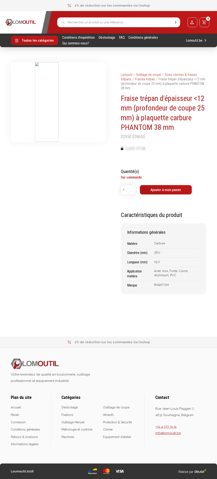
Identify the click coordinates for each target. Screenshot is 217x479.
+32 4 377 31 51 (166, 427)
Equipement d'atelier (117, 437)
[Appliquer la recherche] (175, 22)
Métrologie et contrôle (76, 429)
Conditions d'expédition (78, 37)
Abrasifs (108, 415)
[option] (108, 5)
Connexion (18, 422)
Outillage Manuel (73, 422)
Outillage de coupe (148, 75)
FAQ (122, 37)
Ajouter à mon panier (165, 190)
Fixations (67, 415)
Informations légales (25, 444)
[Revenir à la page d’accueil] (20, 22)
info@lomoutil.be (168, 433)
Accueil (16, 407)
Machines (67, 437)
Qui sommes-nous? (75, 43)
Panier (15, 415)
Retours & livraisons (24, 437)
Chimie (108, 429)
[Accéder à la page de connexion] (192, 22)
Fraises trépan (145, 79)
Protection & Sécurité (117, 422)
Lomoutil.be (194, 40)
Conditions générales (143, 37)
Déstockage (107, 37)
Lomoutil (126, 75)
